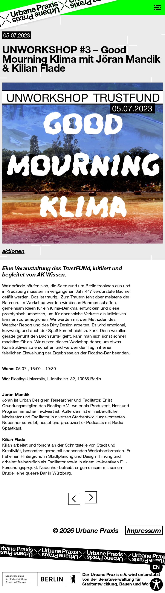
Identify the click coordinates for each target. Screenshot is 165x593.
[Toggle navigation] (157, 7)
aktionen (13, 250)
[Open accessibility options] (156, 584)
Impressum (144, 530)
